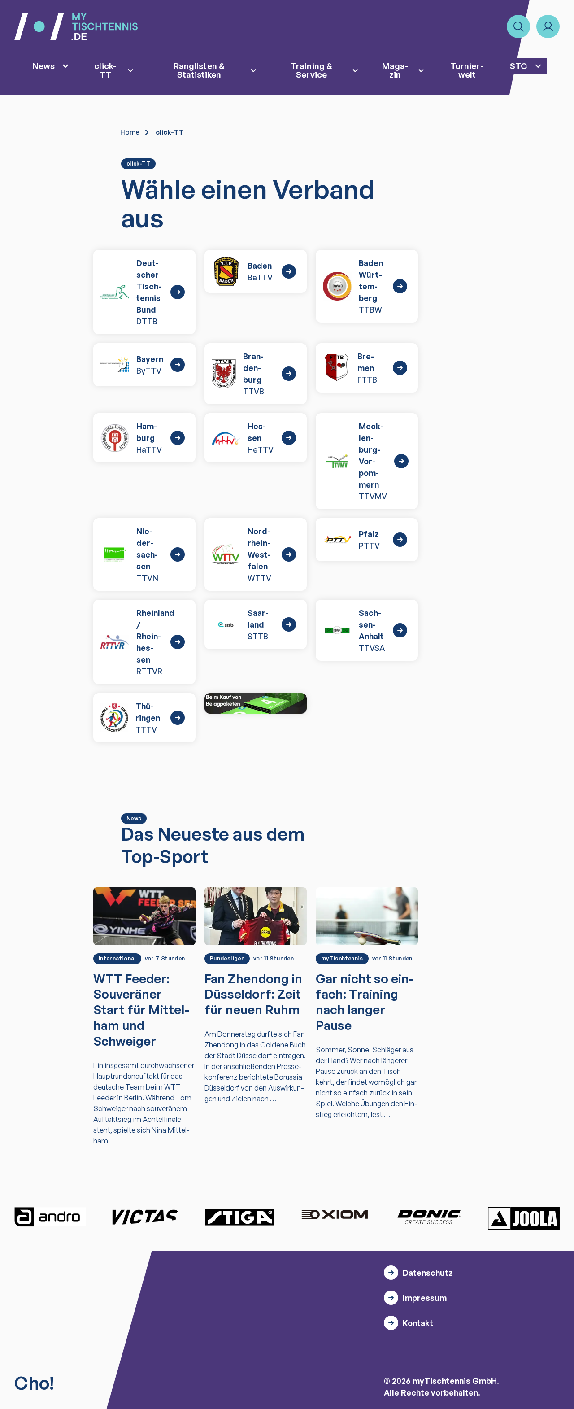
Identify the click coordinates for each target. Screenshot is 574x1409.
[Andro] (50, 1217)
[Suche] (518, 26)
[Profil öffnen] (548, 26)
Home (129, 132)
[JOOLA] (524, 1218)
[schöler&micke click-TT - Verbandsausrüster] (255, 703)
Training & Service (311, 70)
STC (518, 66)
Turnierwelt (466, 70)
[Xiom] (334, 1215)
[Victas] (145, 1217)
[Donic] (429, 1217)
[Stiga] (239, 1217)
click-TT (105, 70)
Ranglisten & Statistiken (199, 70)
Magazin (395, 70)
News (43, 66)
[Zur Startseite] (76, 26)
